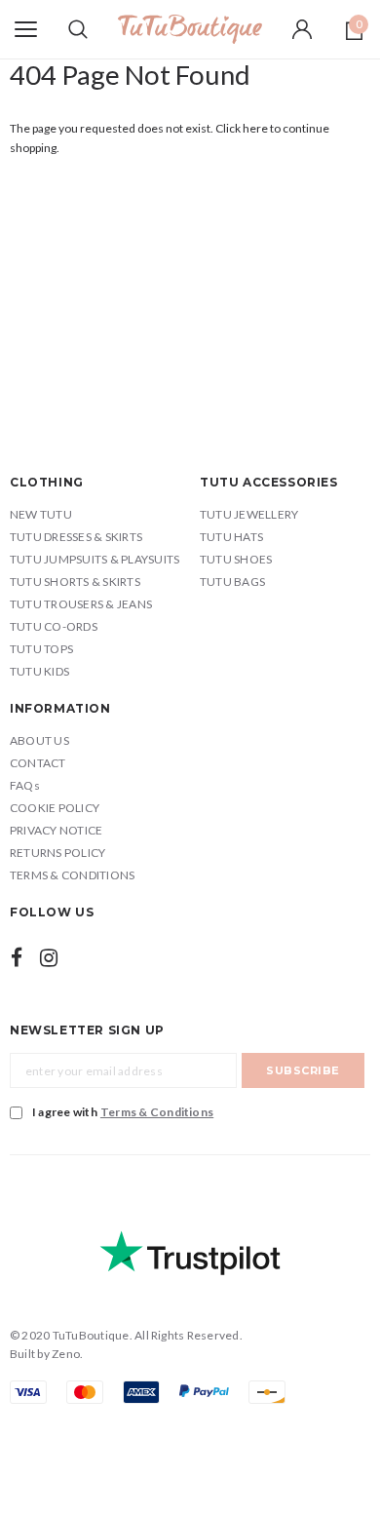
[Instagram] (48, 957)
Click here (242, 128)
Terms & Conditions (156, 1112)
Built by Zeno (45, 1353)
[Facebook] (16, 957)
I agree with (122, 1112)
